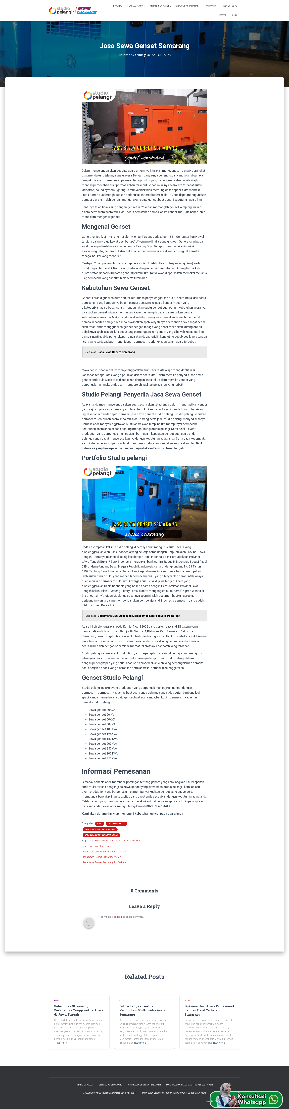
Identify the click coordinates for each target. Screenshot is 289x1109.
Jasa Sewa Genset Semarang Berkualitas (104, 851)
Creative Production (187, 6)
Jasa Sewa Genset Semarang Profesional (104, 862)
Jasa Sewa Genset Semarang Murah (101, 835)
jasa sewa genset (116, 824)
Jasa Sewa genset (98, 840)
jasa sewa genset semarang (97, 846)
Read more (61, 1042)
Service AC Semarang (110, 1085)
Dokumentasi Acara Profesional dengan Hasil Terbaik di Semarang (209, 1010)
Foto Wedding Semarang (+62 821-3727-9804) (189, 1085)
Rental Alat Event (160, 6)
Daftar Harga (229, 6)
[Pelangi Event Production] (73, 10)
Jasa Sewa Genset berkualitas (125, 840)
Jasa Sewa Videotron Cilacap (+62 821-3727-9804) (109, 1093)
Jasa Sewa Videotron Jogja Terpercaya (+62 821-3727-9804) (174, 1093)
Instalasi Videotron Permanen (144, 1085)
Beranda (117, 6)
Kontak (223, 15)
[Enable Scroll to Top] (282, 1102)
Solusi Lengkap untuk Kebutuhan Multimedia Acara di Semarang (144, 1010)
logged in (118, 916)
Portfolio (211, 6)
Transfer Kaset (84, 1085)
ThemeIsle (234, 1101)
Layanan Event (135, 6)
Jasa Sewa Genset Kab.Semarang (100, 829)
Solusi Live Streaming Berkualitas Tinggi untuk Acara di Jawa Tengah (78, 1010)
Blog (234, 15)
